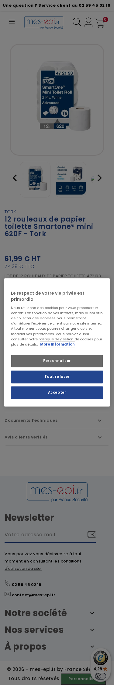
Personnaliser (57, 360)
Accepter (57, 392)
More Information (57, 344)
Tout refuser (57, 376)
